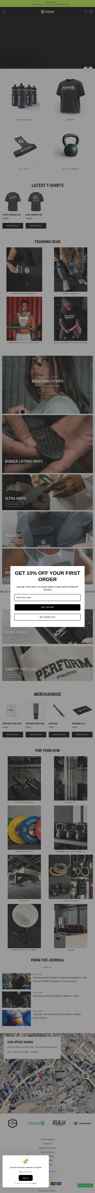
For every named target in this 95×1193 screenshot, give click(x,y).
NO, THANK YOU (47, 617)
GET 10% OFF (47, 607)
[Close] (82, 569)
